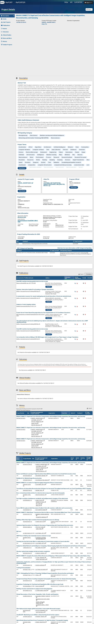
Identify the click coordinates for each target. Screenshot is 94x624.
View (49, 286)
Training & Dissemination (23, 567)
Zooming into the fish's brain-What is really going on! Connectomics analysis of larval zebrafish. (42, 541)
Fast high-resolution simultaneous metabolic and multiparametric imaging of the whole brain (42, 498)
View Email (22, 191)
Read (22, 168)
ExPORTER (78, 2)
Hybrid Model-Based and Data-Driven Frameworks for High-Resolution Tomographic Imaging (42, 620)
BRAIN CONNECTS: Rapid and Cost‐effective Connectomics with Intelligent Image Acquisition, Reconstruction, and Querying (50, 416)
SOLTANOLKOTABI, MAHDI (43, 480)
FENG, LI (38, 575)
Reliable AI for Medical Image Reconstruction (29, 478)
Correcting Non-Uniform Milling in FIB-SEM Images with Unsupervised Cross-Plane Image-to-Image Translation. (47, 337)
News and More (7, 38)
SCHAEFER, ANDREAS (42, 517)
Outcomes (6, 32)
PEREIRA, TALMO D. (41, 616)
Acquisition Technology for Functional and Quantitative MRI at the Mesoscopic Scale (39, 584)
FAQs (66, 2)
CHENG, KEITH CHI (41, 521)
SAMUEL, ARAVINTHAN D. (25, 183)
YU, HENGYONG (40, 580)
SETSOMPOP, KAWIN (41, 509)
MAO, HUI (39, 505)
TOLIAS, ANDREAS (41, 557)
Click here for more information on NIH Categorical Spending (74, 248)
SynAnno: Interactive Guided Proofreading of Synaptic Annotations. (35, 289)
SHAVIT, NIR (55, 184)
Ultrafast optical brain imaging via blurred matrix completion (33, 551)
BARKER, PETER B (41, 502)
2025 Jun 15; (28, 298)
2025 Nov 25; (28, 324)
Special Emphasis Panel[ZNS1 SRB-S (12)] (28, 221)
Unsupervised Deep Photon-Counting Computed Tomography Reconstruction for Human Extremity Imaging (46, 579)
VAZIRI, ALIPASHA (41, 565)
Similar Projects (7, 44)
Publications (6, 25)
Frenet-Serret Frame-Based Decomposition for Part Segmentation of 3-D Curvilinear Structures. (43, 312)
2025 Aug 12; (28, 291)
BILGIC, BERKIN (40, 586)
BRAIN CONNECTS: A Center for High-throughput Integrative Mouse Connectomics (39, 482)
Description (6, 15)
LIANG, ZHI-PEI (40, 500)
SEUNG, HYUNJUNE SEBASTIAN (40, 602)
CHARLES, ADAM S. (41, 553)
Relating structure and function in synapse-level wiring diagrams (34, 588)
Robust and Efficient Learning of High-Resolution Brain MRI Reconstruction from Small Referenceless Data (46, 474)
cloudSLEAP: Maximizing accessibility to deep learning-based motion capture (37, 614)
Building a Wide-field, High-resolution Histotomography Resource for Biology (37, 519)
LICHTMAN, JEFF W (48, 183)
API (71, 2)
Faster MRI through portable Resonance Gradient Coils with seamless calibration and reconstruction (44, 508)
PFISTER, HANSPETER (37, 421)
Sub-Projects (7, 22)
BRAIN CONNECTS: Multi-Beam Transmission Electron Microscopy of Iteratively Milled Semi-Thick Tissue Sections (48, 512)
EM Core (18, 531)
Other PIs (44, 24)
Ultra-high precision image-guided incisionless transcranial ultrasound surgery (38, 608)
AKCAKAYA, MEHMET (42, 475)
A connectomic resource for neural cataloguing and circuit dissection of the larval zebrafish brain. (43, 296)
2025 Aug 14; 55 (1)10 (26, 306)
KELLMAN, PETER (41, 547)
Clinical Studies (7, 35)
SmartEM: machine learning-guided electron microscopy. (32, 281)
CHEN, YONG (39, 528)
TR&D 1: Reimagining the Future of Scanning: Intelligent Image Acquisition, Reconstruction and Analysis (45, 573)
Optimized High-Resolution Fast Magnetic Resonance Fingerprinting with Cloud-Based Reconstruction (44, 525)
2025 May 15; (28, 330)
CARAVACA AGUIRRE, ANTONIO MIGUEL (41, 538)
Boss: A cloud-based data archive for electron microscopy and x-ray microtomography (40, 493)
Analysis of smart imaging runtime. (26, 304)
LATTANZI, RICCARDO (42, 569)
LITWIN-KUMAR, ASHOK (42, 590)
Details (4, 19)
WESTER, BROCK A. (36, 425)
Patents (4, 28)
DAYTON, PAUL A (41, 612)
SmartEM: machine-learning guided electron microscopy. (32, 329)
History (5, 41)
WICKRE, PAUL (40, 490)
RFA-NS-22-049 (22, 217)
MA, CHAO (39, 503)
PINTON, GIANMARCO (42, 610)
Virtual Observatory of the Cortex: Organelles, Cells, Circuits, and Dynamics (37, 594)
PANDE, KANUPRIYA (41, 622)
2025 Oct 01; (28, 339)
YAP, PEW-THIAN (40, 527)
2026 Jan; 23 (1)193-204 (26, 283)
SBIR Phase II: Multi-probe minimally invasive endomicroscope (33, 535)
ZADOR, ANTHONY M (42, 559)
